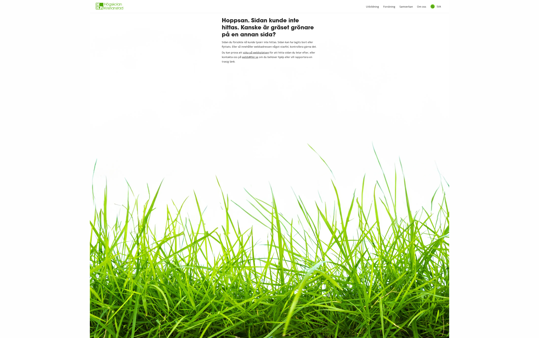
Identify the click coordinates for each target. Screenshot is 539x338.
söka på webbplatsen (256, 52)
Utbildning (372, 6)
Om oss (421, 6)
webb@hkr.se (250, 57)
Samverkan (406, 6)
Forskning (389, 6)
